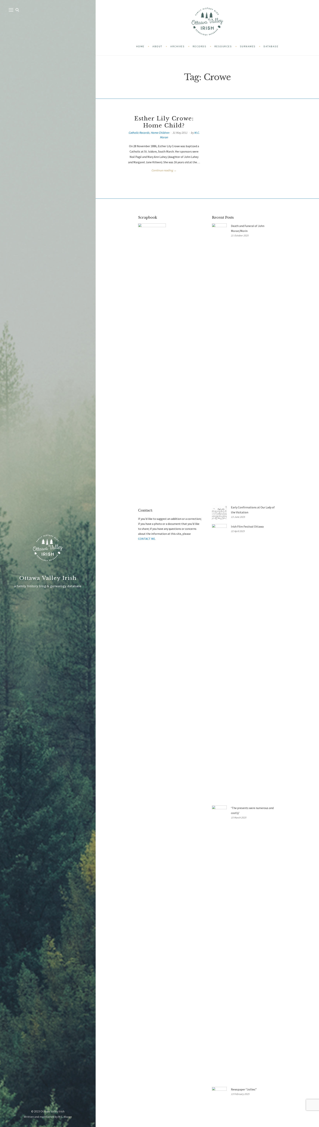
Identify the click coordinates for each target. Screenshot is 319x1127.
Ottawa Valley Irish (48, 578)
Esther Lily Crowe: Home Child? (164, 122)
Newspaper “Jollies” (244, 1089)
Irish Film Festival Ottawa (247, 526)
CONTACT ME (146, 539)
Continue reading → (163, 170)
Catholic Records (138, 132)
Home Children (160, 132)
